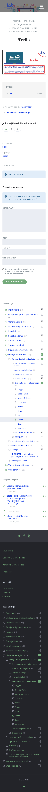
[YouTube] (29, 536)
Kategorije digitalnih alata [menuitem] (23, 359)
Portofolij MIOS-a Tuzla (13, 564)
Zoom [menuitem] (20, 424)
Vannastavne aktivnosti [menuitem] (19, 465)
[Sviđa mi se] (5, 129)
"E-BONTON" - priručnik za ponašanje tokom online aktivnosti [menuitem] (25, 455)
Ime (4, 238)
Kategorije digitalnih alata (24, 28)
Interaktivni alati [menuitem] (21, 378)
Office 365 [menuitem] (22, 402)
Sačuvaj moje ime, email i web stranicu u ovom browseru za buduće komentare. (19, 271)
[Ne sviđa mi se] (17, 129)
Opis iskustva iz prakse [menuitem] (20, 445)
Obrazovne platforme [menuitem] (23, 432)
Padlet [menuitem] (20, 407)
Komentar (8, 208)
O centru (6, 596)
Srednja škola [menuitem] (14, 340)
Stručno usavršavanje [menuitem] (18, 350)
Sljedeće (6, 153)
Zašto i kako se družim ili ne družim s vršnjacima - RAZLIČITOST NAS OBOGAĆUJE (19, 499)
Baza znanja (29, 21)
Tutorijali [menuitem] (14, 450)
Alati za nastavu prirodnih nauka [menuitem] (24, 664)
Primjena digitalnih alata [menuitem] (19, 326)
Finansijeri (7, 571)
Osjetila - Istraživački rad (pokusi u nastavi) (18, 487)
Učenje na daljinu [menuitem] (17, 354)
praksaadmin (26, 107)
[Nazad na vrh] (24, 786)
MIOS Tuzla (7, 550)
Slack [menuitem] (20, 415)
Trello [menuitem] (20, 419)
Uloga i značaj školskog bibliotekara (18, 517)
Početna (17, 21)
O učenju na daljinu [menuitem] (19, 460)
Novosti (6, 592)
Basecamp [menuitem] (22, 428)
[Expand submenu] (42, 309)
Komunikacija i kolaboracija (24, 31)
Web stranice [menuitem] (14, 469)
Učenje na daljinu (24, 24)
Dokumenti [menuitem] (13, 309)
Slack (4, 146)
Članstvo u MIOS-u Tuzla (13, 557)
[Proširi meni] (41, 6)
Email (6, 248)
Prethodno (7, 144)
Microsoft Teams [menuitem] (24, 398)
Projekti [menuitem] (12, 331)
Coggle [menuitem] (20, 389)
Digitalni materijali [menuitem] (22, 374)
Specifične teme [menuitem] (15, 336)
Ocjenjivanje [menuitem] (19, 437)
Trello (11, 93)
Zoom (5, 156)
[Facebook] (24, 536)
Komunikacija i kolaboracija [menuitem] (27, 383)
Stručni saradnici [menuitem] (16, 345)
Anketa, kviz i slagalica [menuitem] (23, 370)
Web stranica (9, 258)
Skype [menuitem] (20, 411)
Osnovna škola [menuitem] (15, 322)
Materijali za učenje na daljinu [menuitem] (23, 441)
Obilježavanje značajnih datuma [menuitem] (23, 314)
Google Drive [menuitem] (23, 394)
